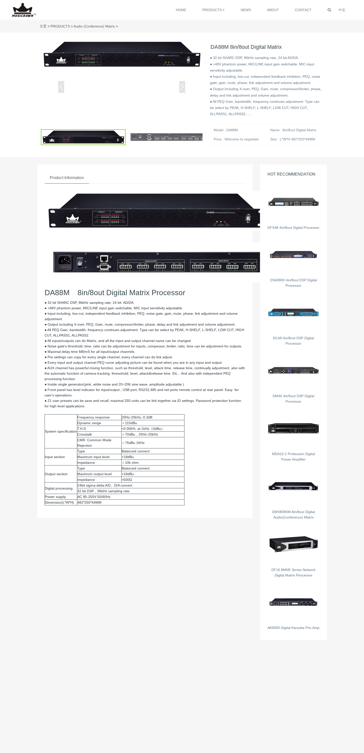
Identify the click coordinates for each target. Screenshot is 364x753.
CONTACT (303, 10)
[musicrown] (24, 10)
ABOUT (273, 10)
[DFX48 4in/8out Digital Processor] (293, 202)
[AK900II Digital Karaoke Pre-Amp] (293, 602)
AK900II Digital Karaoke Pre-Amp (293, 628)
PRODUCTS (60, 26)
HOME (181, 10)
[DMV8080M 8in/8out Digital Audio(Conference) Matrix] (293, 486)
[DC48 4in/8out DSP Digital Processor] (293, 312)
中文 (341, 10)
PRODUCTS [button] (212, 10)
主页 (43, 26)
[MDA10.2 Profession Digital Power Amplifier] (293, 428)
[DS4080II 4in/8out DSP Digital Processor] (293, 254)
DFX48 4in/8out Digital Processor (293, 228)
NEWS (246, 10)
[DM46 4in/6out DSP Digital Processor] (293, 370)
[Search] (329, 10)
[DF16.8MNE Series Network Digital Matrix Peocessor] (293, 544)
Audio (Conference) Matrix (94, 26)
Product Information (67, 178)
